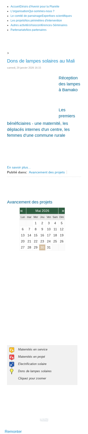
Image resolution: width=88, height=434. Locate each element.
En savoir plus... (19, 167)
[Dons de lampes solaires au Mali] (30, 95)
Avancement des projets (47, 172)
